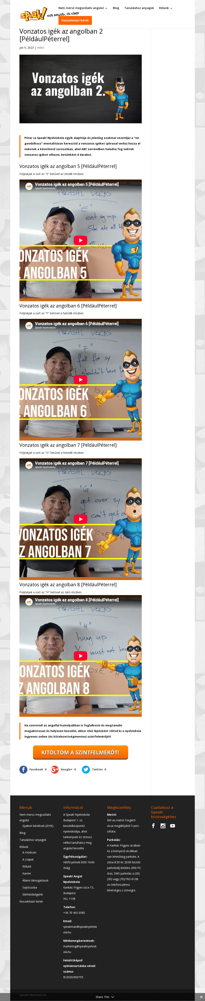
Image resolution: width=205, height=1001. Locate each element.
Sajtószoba (29, 887)
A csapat (28, 859)
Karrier (26, 873)
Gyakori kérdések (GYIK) (37, 826)
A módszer (29, 852)
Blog (116, 8)
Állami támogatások (35, 880)
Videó (40, 47)
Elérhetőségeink (32, 894)
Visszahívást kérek (75, 20)
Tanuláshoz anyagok (139, 8)
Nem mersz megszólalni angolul (81, 8)
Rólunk (164, 8)
